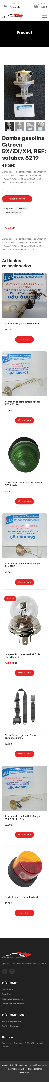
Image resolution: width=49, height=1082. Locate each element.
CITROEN (22, 208)
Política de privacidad (12, 1021)
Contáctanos (8, 989)
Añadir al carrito (17, 198)
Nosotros (6, 994)
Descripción (10, 228)
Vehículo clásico (13, 212)
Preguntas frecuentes (12, 999)
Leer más (25, 339)
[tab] (10, 228)
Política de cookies (10, 1026)
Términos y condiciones (13, 1004)
